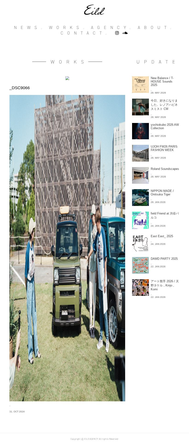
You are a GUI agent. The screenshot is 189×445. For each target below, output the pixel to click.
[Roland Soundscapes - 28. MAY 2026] (155, 182)
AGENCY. (113, 27)
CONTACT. (85, 33)
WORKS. (68, 27)
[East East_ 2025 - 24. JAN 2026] (155, 250)
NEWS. (30, 27)
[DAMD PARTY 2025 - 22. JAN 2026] (155, 272)
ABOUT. (156, 27)
